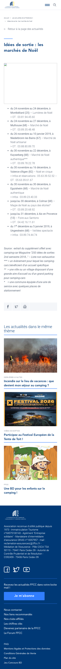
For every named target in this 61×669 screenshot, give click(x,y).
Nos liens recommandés (18, 614)
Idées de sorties (12, 431)
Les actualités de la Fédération (22, 18)
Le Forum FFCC (13, 633)
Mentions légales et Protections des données (27, 649)
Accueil (6, 18)
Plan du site (10, 658)
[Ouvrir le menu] (47, 5)
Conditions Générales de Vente (20, 653)
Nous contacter (13, 610)
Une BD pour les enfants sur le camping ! (24, 490)
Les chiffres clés (13, 624)
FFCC (6, 484)
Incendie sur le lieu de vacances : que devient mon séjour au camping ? (29, 383)
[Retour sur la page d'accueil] (12, 5)
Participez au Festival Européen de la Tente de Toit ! (29, 437)
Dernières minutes (13, 377)
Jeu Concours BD (13, 663)
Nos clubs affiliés (14, 619)
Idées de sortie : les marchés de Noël (19, 21)
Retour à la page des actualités (25, 29)
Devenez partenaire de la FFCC (22, 628)
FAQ (6, 644)
